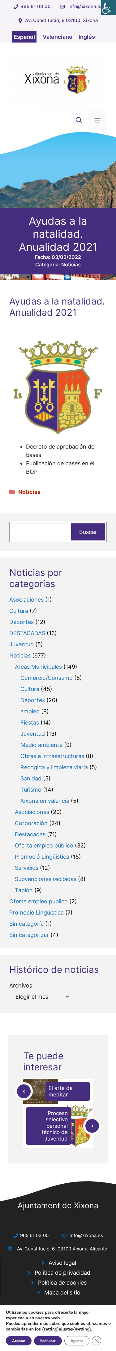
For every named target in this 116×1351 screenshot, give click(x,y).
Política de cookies (62, 1282)
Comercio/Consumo (46, 678)
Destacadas (30, 834)
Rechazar (48, 1340)
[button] (79, 120)
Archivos (20, 985)
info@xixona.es (85, 6)
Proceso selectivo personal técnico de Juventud (55, 1126)
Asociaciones (26, 599)
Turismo (30, 789)
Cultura (18, 611)
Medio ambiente (41, 745)
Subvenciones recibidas (45, 879)
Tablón (24, 890)
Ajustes (77, 1340)
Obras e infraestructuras (52, 756)
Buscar (88, 532)
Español (24, 37)
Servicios (26, 868)
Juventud (21, 644)
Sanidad (30, 778)
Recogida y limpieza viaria (54, 767)
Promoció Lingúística (42, 856)
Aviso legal (62, 1262)
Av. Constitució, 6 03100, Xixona (61, 20)
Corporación (31, 823)
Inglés (87, 37)
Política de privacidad (62, 1272)
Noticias (71, 264)
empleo (30, 711)
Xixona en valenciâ (44, 800)
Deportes (21, 622)
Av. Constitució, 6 (36, 1249)
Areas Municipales (38, 666)
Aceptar (18, 1340)
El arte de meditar (61, 1091)
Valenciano (57, 37)
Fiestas (29, 722)
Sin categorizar (29, 935)
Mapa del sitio (62, 1292)
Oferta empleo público (44, 845)
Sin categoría (26, 923)
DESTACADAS (27, 633)
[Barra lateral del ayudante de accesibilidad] (108, 7)
